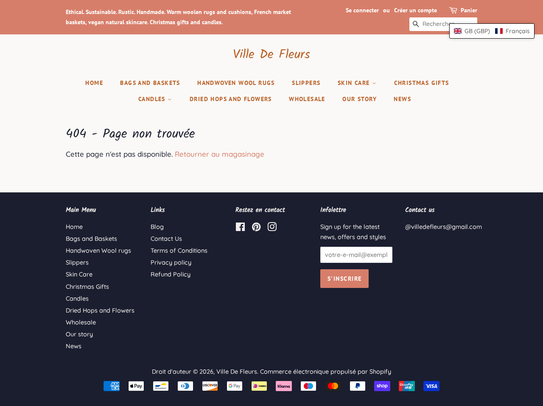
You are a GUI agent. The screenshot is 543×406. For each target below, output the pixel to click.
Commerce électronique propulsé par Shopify (325, 371)
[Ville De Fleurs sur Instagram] (272, 228)
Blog (157, 227)
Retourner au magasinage (219, 153)
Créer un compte (415, 10)
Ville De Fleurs (271, 54)
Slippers (306, 83)
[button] (492, 31)
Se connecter (362, 10)
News (402, 99)
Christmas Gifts (421, 83)
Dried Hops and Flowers (231, 99)
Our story (359, 99)
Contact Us (166, 238)
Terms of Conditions (179, 250)
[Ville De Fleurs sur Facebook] (240, 228)
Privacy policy (171, 262)
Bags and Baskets (150, 83)
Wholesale (307, 99)
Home (94, 83)
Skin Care (355, 83)
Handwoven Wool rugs (236, 83)
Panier (469, 10)
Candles (153, 99)
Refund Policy (170, 274)
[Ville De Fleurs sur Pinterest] (256, 228)
